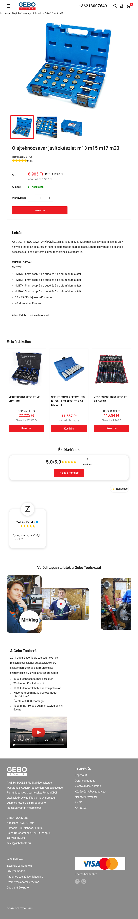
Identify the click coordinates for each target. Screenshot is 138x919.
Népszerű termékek (86, 797)
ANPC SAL (81, 808)
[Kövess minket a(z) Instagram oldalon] (83, 881)
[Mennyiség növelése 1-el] (49, 197)
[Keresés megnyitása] (115, 6)
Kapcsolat (81, 775)
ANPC (78, 802)
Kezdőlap (5, 13)
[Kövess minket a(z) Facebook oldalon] (77, 881)
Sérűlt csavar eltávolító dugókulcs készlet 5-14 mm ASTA (68, 401)
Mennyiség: (19, 197)
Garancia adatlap (85, 780)
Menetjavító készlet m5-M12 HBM (25, 399)
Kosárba (40, 210)
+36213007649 (93, 6)
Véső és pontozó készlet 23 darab (110, 399)
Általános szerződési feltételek (25, 876)
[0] (128, 6)
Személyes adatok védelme (23, 882)
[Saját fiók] (121, 6)
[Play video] (61, 604)
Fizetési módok (16, 871)
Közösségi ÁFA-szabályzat (90, 791)
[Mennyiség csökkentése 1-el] (31, 197)
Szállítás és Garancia (19, 865)
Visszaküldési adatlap (88, 786)
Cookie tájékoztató (18, 887)
